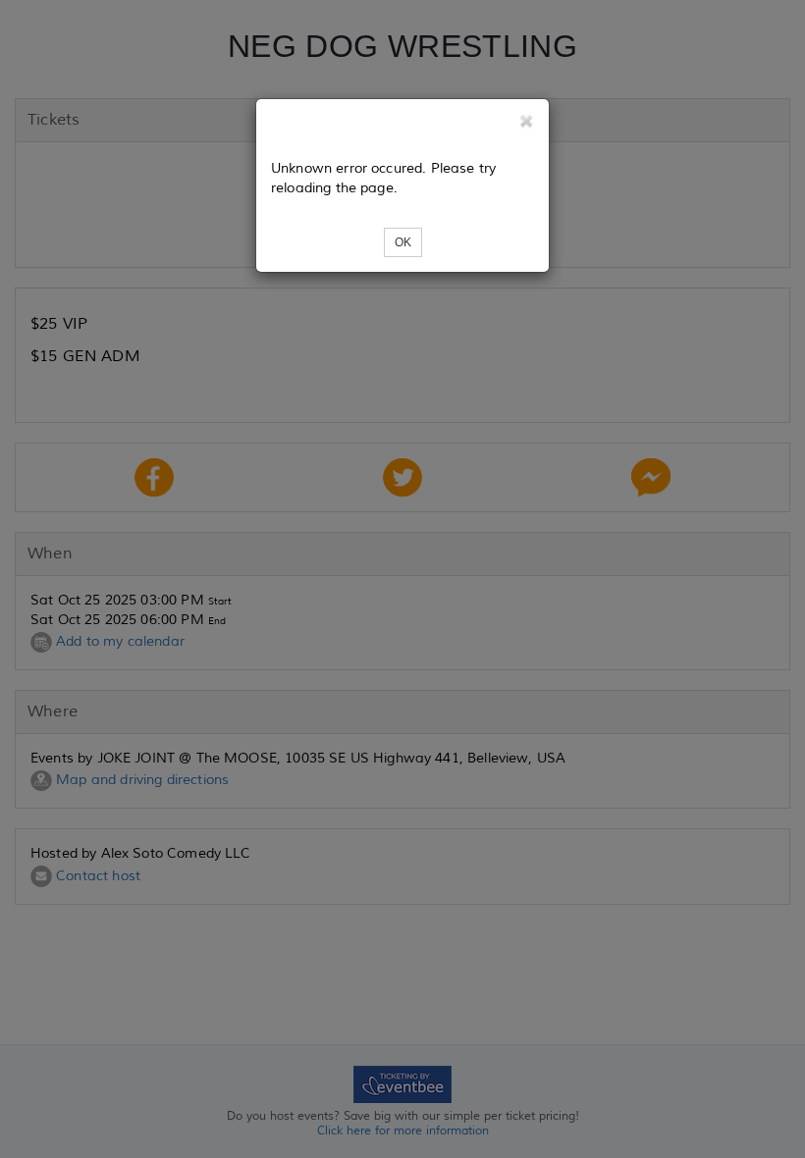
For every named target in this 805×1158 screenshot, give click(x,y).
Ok (403, 242)
